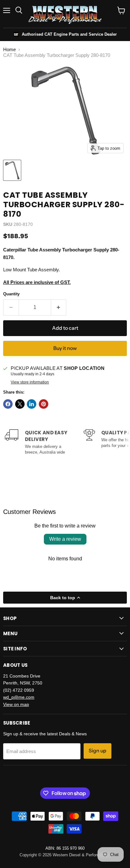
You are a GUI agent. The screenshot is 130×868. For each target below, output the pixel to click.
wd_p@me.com (18, 697)
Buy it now (65, 348)
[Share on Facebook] (8, 404)
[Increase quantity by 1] (59, 307)
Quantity (11, 294)
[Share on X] (20, 404)
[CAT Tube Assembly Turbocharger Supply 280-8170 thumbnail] (12, 170)
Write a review (65, 539)
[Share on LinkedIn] (31, 404)
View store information (30, 382)
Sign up (97, 751)
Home (9, 49)
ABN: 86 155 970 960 (65, 848)
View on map (16, 704)
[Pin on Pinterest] (43, 404)
